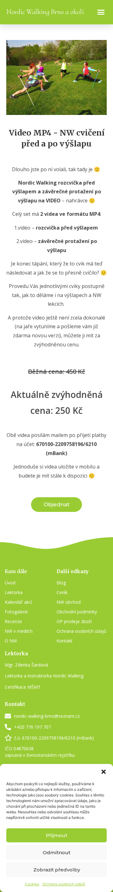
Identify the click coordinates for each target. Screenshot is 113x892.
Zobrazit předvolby (56, 870)
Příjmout (56, 835)
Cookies (32, 884)
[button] (103, 772)
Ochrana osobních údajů (63, 884)
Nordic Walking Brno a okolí (45, 11)
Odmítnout (56, 852)
